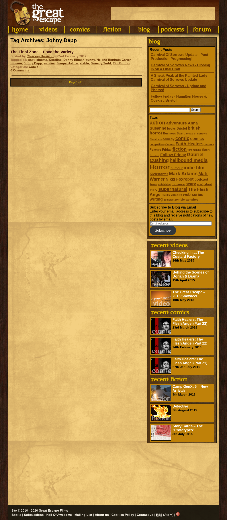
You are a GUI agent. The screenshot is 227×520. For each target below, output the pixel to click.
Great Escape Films (53, 510)
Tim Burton (121, 63)
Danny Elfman (73, 59)
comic (182, 138)
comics (197, 138)
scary (191, 184)
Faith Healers (190, 143)
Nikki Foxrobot (180, 179)
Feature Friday (161, 149)
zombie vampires (186, 199)
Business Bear (173, 133)
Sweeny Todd (101, 63)
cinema (41, 59)
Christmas (156, 139)
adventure (176, 123)
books (171, 128)
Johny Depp (33, 63)
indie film (194, 167)
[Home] (20, 30)
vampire (176, 195)
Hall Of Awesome (59, 514)
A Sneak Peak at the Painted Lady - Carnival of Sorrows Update (180, 77)
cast (31, 59)
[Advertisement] (163, 13)
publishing (164, 184)
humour (176, 168)
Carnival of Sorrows (195, 133)
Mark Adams (183, 173)
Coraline (55, 59)
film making (194, 149)
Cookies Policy (123, 514)
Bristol (181, 128)
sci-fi (200, 184)
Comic (33, 67)
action (157, 123)
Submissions (34, 514)
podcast (201, 179)
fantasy (209, 144)
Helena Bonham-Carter (114, 59)
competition (157, 144)
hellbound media (188, 160)
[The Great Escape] (37, 13)
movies (49, 63)
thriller (166, 195)
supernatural (172, 189)
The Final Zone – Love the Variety (42, 52)
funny (90, 59)
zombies (169, 199)
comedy (168, 139)
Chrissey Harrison (40, 56)
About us (102, 514)
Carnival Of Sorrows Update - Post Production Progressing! (179, 57)
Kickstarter (159, 174)
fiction (179, 149)
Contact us (145, 514)
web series (193, 194)
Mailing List (83, 514)
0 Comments (19, 70)
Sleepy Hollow (67, 63)
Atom (168, 514)
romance (178, 184)
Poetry (153, 184)
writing (156, 199)
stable (84, 63)
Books (16, 514)
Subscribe (163, 230)
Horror (160, 167)
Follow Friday (173, 155)
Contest (170, 144)
